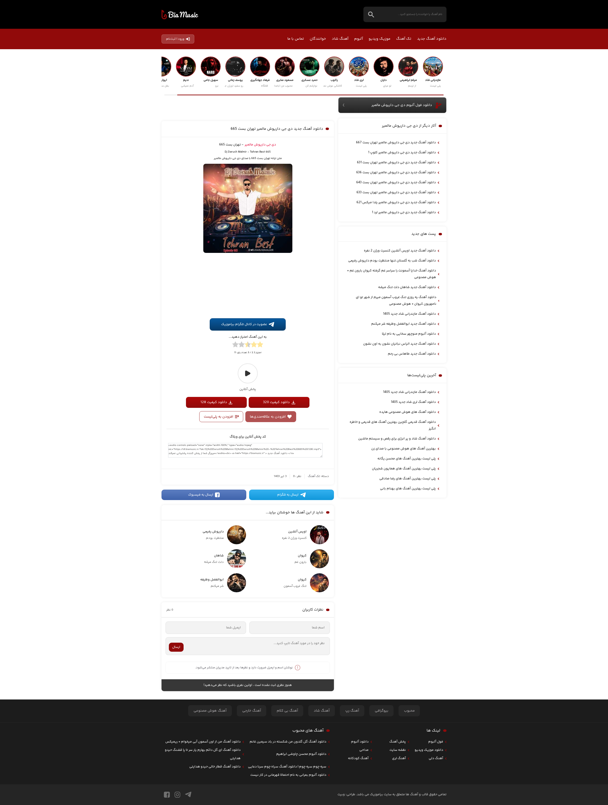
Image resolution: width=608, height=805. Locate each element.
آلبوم (358, 39)
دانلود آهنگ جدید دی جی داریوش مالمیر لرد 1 (404, 212)
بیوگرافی (381, 710)
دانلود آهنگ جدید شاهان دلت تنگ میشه (407, 287)
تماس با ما (295, 39)
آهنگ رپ (352, 710)
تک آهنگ (403, 39)
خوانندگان (318, 39)
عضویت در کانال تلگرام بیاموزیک (244, 324)
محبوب (409, 710)
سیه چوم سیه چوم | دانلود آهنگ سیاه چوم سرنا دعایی (287, 766)
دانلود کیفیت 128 (213, 402)
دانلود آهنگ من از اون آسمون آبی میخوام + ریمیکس (203, 741)
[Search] (371, 14)
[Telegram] (188, 795)
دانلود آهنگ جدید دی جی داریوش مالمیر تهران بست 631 (396, 162)
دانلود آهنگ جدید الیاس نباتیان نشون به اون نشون (399, 344)
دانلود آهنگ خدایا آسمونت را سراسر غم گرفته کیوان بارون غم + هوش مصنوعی (391, 274)
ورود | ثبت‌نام (175, 39)
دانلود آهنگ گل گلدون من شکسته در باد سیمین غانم (288, 741)
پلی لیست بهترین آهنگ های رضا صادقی (407, 478)
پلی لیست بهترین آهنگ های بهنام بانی (408, 488)
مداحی (364, 750)
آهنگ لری (399, 758)
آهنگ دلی (436, 758)
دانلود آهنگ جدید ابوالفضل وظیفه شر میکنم (403, 324)
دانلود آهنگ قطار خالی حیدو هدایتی (215, 766)
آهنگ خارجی (251, 710)
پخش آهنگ (397, 741)
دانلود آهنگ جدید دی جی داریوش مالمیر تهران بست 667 (396, 142)
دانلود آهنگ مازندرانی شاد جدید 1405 (409, 314)
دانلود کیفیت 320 (276, 402)
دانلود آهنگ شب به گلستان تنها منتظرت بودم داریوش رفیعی (392, 260)
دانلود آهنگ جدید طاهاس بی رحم (412, 354)
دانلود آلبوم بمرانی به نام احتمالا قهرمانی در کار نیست (288, 775)
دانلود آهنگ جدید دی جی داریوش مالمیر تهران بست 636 (396, 172)
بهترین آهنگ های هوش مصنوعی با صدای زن (403, 448)
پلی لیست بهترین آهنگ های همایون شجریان (404, 468)
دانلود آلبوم (360, 741)
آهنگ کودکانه (358, 758)
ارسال (176, 647)
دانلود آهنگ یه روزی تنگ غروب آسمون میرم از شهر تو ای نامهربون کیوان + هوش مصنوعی (396, 301)
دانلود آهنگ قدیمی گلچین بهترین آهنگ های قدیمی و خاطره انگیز (393, 425)
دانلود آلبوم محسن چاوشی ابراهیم (301, 754)
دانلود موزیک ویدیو (429, 750)
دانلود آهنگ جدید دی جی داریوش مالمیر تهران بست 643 (396, 182)
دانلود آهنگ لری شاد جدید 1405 (413, 402)
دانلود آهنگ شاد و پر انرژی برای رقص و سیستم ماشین (397, 438)
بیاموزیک (180, 14)
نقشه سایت (398, 750)
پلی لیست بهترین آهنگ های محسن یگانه (406, 458)
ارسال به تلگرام (288, 494)
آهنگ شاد (340, 39)
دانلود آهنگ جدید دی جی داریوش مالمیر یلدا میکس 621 (396, 202)
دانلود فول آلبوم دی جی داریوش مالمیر (401, 105)
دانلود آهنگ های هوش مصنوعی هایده (407, 412)
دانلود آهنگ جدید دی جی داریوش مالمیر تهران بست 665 (277, 129)
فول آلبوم (435, 741)
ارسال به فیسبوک (200, 494)
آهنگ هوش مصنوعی (210, 710)
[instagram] (177, 795)
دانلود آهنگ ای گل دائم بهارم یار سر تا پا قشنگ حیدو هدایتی (203, 754)
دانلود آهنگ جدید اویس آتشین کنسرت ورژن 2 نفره (400, 250)
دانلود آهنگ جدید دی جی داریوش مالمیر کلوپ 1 (402, 152)
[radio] (260, 345)
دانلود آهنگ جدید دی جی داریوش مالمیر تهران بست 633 (396, 192)
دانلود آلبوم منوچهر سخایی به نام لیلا (409, 334)
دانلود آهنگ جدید (431, 39)
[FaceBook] (167, 795)
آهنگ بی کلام (287, 710)
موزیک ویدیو (379, 39)
